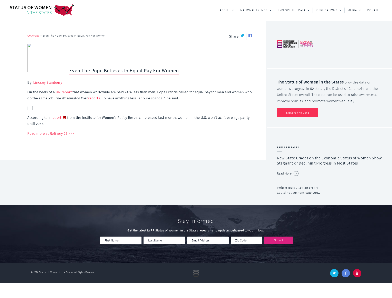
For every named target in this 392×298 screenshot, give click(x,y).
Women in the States (42, 10)
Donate (373, 10)
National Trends (252, 10)
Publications (325, 10)
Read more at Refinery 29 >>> (50, 133)
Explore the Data (290, 10)
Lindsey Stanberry (47, 82)
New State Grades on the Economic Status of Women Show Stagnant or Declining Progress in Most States (329, 160)
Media (350, 10)
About (223, 10)
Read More (284, 173)
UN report (64, 92)
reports (94, 98)
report (56, 117)
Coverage (33, 36)
